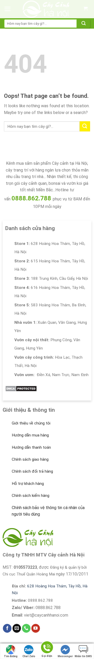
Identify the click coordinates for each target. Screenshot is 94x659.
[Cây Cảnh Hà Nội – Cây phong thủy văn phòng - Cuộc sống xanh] (46, 9)
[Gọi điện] (47, 648)
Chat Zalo (28, 656)
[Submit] (83, 23)
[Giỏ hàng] (85, 9)
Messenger (65, 656)
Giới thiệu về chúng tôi (31, 423)
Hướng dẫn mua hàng (30, 435)
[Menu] (7, 9)
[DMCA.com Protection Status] (21, 388)
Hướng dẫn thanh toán (31, 447)
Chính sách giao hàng (30, 459)
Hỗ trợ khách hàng (28, 483)
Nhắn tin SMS (83, 656)
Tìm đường (10, 656)
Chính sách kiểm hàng (30, 495)
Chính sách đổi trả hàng (32, 471)
